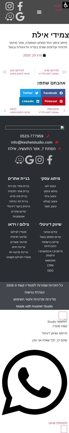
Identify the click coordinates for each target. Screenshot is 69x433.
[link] (58, 12)
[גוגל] (20, 16)
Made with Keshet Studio (34, 306)
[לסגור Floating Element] (63, 315)
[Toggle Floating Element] (64, 429)
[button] (39, 12)
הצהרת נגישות (35, 292)
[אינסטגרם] (9, 6)
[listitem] (20, 7)
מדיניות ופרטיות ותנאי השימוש (34, 299)
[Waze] (9, 16)
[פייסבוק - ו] (20, 6)
